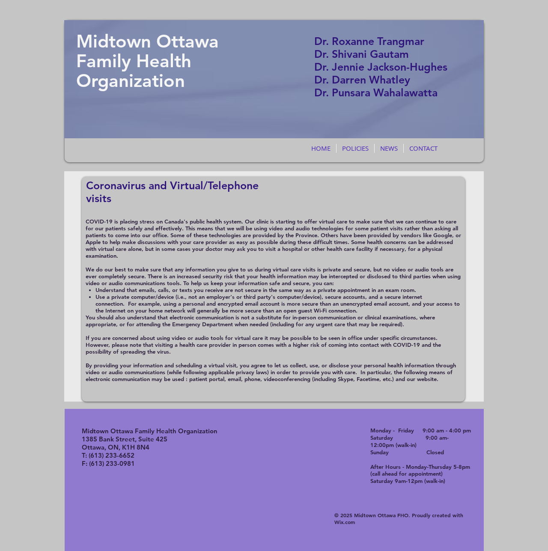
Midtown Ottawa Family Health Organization (147, 61)
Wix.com (344, 521)
